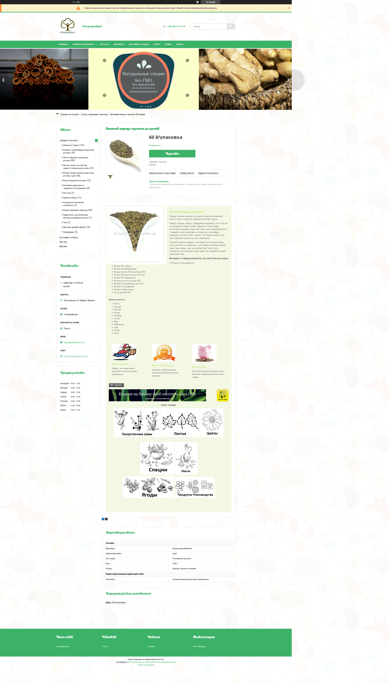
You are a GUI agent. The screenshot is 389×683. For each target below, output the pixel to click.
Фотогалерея (199, 646)
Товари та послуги (82, 44)
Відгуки (63, 246)
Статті (156, 44)
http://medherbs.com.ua (75, 356)
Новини (151, 646)
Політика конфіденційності (164, 662)
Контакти (119, 44)
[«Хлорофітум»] (67, 26)
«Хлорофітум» (62, 646)
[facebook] (103, 519)
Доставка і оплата (139, 44)
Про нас (104, 44)
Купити (172, 153)
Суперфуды (68, 232)
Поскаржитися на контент (140, 662)
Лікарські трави (70, 145)
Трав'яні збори (70, 198)
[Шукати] (231, 26)
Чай (65, 222)
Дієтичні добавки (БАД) (74, 227)
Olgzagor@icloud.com (74, 342)
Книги (179, 44)
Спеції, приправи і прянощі (94, 114)
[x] (106, 519)
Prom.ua (160, 659)
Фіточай (67, 193)
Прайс (168, 44)
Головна (63, 44)
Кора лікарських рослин (74, 180)
